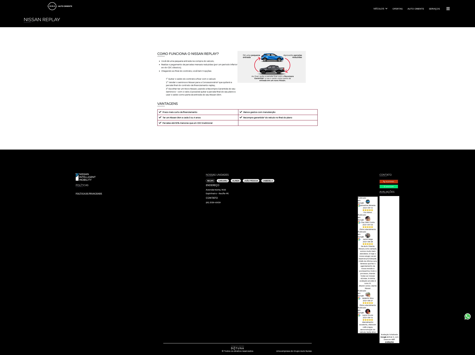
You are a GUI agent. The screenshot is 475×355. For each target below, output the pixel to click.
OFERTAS (397, 8)
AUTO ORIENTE (416, 8)
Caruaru (222, 180)
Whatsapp (390, 186)
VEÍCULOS (378, 8)
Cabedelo (268, 180)
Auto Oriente (60, 6)
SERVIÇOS (434, 8)
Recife (210, 180)
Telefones (390, 181)
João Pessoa (251, 180)
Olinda (235, 180)
